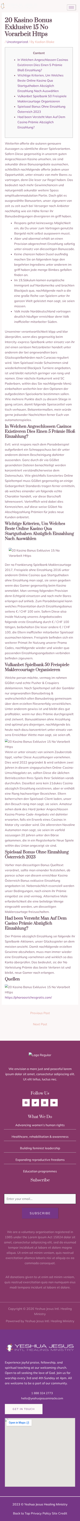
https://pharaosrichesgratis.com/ (28, 997)
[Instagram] (44, 1102)
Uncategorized (17, 42)
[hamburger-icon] (71, 7)
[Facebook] (26, 1102)
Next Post (40, 1024)
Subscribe (40, 1213)
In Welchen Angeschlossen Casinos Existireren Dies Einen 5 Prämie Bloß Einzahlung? (42, 65)
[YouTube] (54, 1102)
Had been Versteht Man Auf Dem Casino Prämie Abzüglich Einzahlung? (41, 122)
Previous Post (40, 1013)
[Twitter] (35, 1102)
